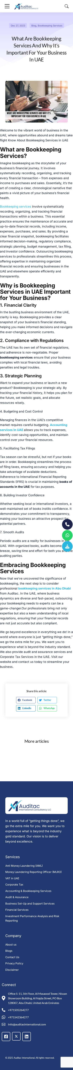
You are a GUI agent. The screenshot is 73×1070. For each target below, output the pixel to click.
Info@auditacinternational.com (27, 1024)
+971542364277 (18, 1017)
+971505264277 (18, 1010)
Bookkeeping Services (50, 25)
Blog (33, 25)
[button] (26, 700)
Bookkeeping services (15, 206)
